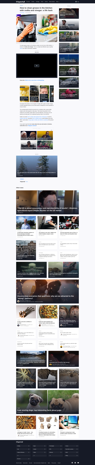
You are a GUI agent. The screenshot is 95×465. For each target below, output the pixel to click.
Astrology (37, 1)
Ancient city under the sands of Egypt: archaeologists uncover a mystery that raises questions (47, 333)
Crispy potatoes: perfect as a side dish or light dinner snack (68, 344)
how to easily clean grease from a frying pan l (37, 116)
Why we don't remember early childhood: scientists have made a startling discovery (46, 344)
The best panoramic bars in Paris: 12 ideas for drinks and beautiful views (68, 233)
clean (21, 48)
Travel (42, 1)
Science (46, 1)
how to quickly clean (36, 118)
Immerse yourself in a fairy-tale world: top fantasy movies (24, 344)
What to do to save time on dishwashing (34, 80)
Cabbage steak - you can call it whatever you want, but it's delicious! (25, 333)
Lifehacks (21, 5)
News (27, 181)
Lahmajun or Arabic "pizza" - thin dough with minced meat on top (25, 433)
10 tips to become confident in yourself (24, 322)
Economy (28, 1)
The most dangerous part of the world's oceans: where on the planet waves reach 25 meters (47, 244)
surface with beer (23, 118)
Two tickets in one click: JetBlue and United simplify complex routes (47, 233)
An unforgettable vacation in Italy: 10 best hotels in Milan (68, 244)
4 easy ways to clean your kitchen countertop (38, 119)
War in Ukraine (52, 1)
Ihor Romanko (22, 12)
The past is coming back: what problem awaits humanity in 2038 (68, 433)
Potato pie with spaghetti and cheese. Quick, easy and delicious (47, 322)
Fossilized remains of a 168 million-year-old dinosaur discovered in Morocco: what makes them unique (47, 434)
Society (33, 1)
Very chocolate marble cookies (65, 332)
